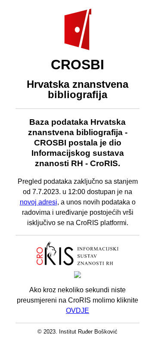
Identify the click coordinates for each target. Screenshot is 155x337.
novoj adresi (38, 202)
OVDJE (77, 310)
